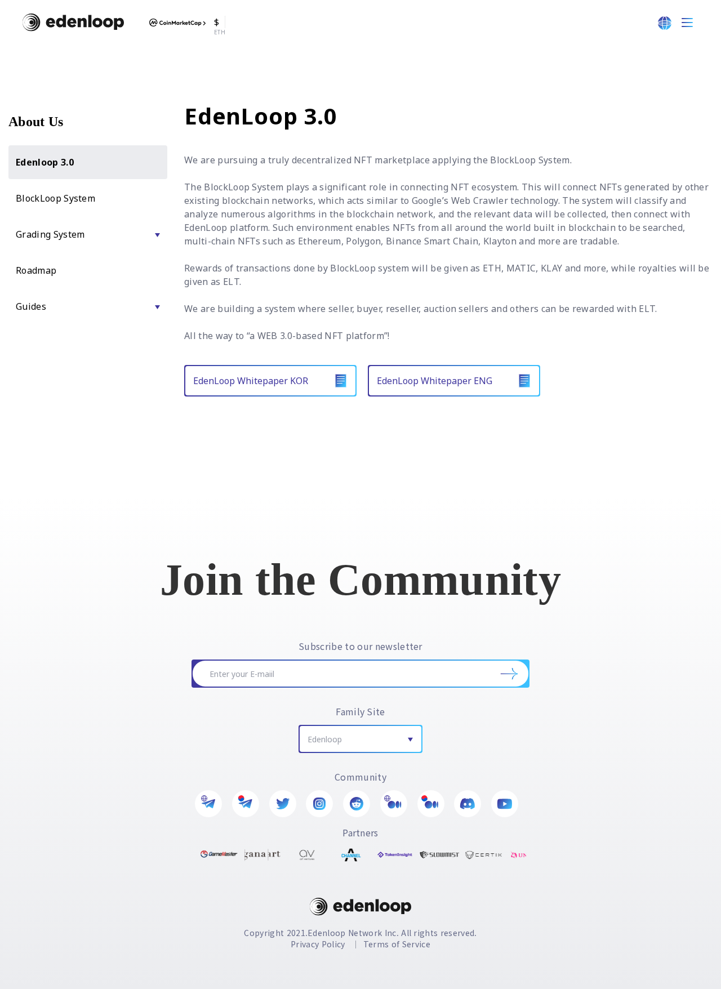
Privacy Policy (318, 944)
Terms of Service (396, 944)
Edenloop (325, 739)
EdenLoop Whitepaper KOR (250, 381)
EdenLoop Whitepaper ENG (434, 381)
